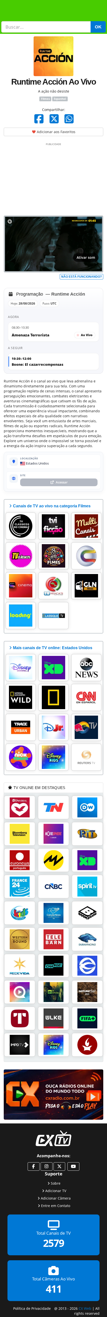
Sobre (55, 1183)
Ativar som (86, 257)
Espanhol (60, 99)
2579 (53, 1243)
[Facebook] (39, 118)
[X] (54, 118)
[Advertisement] (53, 178)
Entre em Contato (55, 1205)
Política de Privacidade (32, 1308)
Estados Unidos (37, 463)
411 (53, 1289)
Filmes (45, 99)
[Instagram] (47, 1166)
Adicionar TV (55, 1190)
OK (98, 26)
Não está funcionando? (81, 276)
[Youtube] (73, 1166)
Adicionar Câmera (56, 1198)
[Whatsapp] (69, 118)
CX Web (85, 1308)
